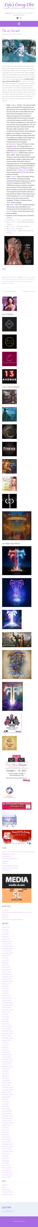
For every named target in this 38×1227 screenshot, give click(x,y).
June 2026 (5, 932)
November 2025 (7, 948)
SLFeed (4, 863)
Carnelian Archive (23, 170)
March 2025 (6, 967)
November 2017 (7, 1175)
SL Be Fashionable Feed (9, 858)
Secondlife (29, 279)
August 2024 (6, 984)
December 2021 (7, 1059)
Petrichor (14, 152)
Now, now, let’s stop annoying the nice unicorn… (17, 912)
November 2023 (7, 1005)
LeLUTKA (18, 220)
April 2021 (5, 1078)
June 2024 (5, 988)
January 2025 (6, 972)
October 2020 (6, 1092)
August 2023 (6, 1012)
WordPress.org (7, 1194)
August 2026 (6, 927)
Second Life (23, 279)
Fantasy (10, 277)
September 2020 (7, 1094)
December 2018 (7, 1144)
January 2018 (6, 1170)
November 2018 (7, 1146)
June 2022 (5, 1045)
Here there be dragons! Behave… (13, 919)
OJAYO (12, 228)
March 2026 (6, 939)
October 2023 (6, 1007)
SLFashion (17, 281)
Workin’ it (5, 917)
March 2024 (6, 995)
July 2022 (5, 1043)
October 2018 (6, 1149)
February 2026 (7, 941)
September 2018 (7, 1151)
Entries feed (6, 1189)
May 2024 (5, 991)
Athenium (23, 196)
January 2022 (6, 1057)
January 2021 (6, 1085)
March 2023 (6, 1024)
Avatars (24, 277)
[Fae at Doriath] (19, 62)
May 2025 (5, 962)
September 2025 (7, 953)
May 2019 (5, 1132)
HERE (14, 146)
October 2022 (6, 1035)
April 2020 (5, 1106)
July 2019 (5, 1127)
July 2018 (5, 1156)
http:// (4, 38)
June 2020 (5, 1101)
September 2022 (7, 1038)
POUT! (14, 230)
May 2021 (5, 1076)
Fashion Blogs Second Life (10, 866)
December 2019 (7, 1116)
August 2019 (6, 1125)
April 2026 (5, 936)
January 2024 (6, 1000)
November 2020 (7, 1090)
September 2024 (7, 981)
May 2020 (5, 1104)
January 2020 (6, 1113)
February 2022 (7, 1054)
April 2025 (5, 965)
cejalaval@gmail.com (8, 1211)
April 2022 (5, 1050)
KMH (11, 204)
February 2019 (7, 1139)
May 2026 (5, 934)
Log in (4, 1187)
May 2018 (5, 1160)
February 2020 (7, 1111)
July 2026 (5, 929)
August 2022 (6, 1040)
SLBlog (11, 281)
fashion (7, 279)
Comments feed (7, 1192)
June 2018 (5, 1158)
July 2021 (5, 1071)
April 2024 (5, 993)
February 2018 (7, 1167)
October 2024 (6, 979)
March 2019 (6, 1137)
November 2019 (7, 1118)
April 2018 (5, 1163)
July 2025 (5, 958)
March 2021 (6, 1080)
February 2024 (7, 998)
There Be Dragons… (9, 291)
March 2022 (6, 1052)
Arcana (12, 226)
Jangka (13, 105)
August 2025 (6, 955)
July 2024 (5, 986)
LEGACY (13, 222)
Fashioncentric (7, 856)
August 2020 (6, 1097)
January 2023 (6, 1028)
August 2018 (6, 1153)
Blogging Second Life (8, 854)
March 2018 (6, 1165)
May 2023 (5, 1019)
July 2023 (5, 1014)
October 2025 (6, 951)
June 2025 (5, 960)
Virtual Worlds (10, 283)
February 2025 (7, 969)
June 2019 (5, 1130)
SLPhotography (24, 281)
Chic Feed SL (6, 870)
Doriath (9, 217)
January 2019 (6, 1142)
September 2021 (7, 1066)
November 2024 (7, 977)
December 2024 (7, 974)
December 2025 (7, 946)
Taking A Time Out (29, 291)
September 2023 (7, 1010)
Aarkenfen (12, 144)
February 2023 (7, 1026)
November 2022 (7, 1033)
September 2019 (7, 1123)
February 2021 (7, 1083)
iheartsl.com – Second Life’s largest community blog (18, 851)
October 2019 (6, 1120)
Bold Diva (5, 915)
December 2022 (7, 1031)
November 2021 (7, 1061)
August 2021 (6, 1068)
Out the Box (22, 1221)
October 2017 (6, 1177)
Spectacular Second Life (9, 868)
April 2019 (5, 1134)
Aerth (13, 176)
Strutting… (5, 910)
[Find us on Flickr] (17, 18)
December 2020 (7, 1087)
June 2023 (5, 1017)
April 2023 (5, 1021)
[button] (19, 24)
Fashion (14, 277)
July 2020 (5, 1099)
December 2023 (7, 1002)
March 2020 (6, 1109)
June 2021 (5, 1073)
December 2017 (7, 1172)
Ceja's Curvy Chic (19, 4)
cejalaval (19, 34)
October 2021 (6, 1064)
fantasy (29, 277)
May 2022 (5, 1047)
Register (5, 1185)
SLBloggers (5, 861)
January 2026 (6, 944)
